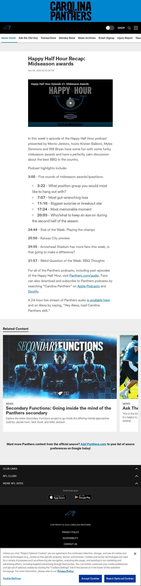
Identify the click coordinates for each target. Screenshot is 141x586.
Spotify (33, 291)
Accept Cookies (90, 578)
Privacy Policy (70, 532)
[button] (70, 103)
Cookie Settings (12, 578)
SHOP (121, 27)
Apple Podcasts (88, 286)
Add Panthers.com (93, 444)
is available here (98, 300)
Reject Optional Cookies (120, 578)
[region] (70, 567)
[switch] (110, 27)
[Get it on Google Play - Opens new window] (82, 499)
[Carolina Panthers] (70, 514)
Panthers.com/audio (84, 275)
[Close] (135, 554)
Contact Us (70, 544)
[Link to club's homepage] (7, 26)
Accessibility (70, 538)
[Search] (129, 27)
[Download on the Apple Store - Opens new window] (57, 498)
